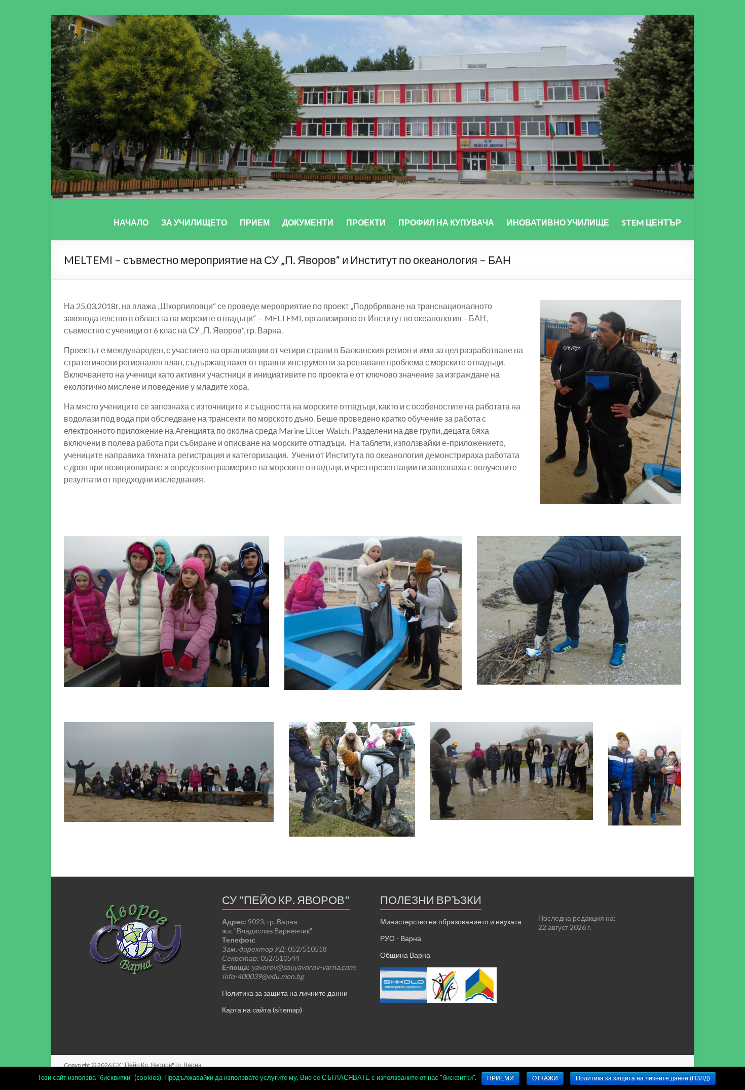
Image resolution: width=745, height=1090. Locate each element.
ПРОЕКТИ (366, 222)
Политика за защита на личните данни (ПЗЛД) (643, 1078)
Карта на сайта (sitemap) (262, 1009)
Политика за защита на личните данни (285, 993)
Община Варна (405, 955)
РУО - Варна (400, 938)
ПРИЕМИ (500, 1078)
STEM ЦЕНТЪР (651, 222)
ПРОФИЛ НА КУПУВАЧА (446, 222)
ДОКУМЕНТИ (307, 222)
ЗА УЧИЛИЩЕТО (194, 222)
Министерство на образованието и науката (451, 921)
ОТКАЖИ (545, 1078)
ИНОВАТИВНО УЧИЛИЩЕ (558, 222)
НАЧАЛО (131, 222)
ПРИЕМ (255, 222)
